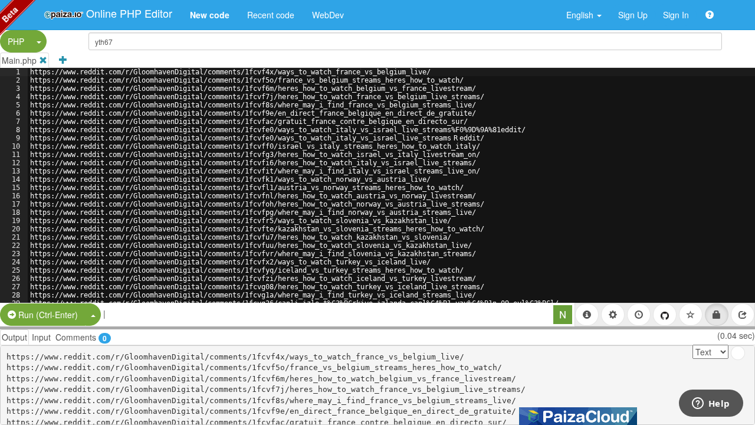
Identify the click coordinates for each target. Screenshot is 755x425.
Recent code (270, 15)
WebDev (328, 15)
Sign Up (633, 15)
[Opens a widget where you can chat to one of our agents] (710, 404)
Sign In (676, 15)
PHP (16, 41)
